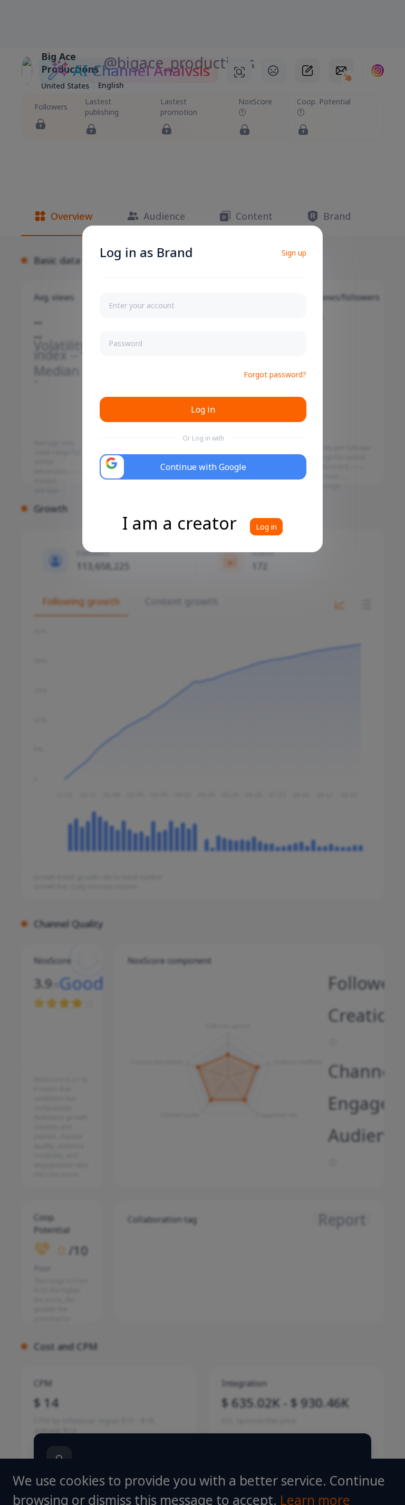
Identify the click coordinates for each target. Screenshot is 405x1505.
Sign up (294, 253)
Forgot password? (275, 374)
